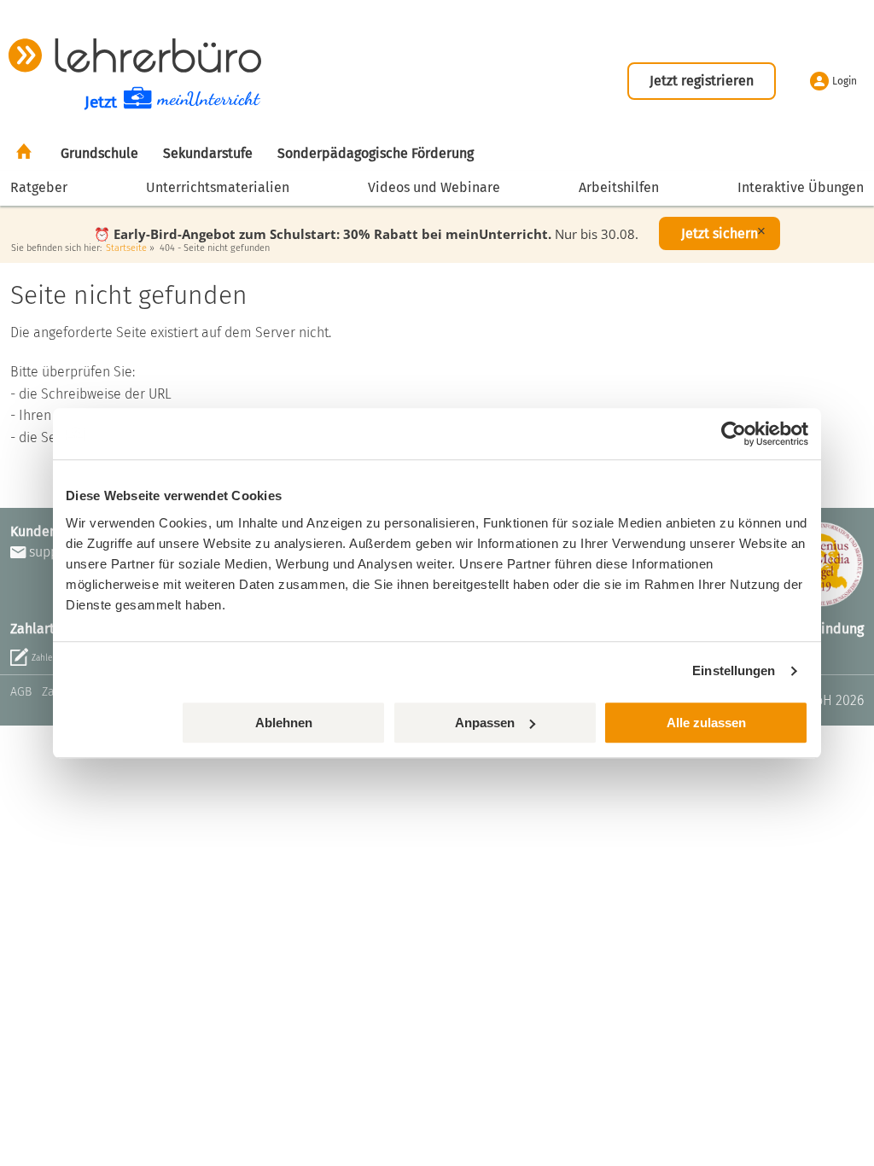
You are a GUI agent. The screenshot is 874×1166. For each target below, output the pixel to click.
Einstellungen (733, 670)
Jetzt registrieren (702, 81)
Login (844, 81)
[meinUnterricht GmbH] (135, 55)
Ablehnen (283, 722)
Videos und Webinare (434, 187)
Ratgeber (38, 187)
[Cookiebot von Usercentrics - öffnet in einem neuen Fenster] (733, 433)
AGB (21, 692)
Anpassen (485, 722)
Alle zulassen (706, 722)
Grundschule (99, 153)
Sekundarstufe (208, 153)
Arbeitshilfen (619, 187)
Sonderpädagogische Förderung (375, 153)
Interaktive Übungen (800, 187)
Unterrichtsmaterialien (217, 187)
